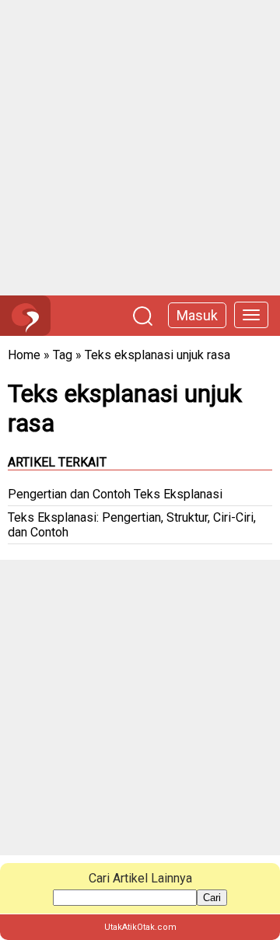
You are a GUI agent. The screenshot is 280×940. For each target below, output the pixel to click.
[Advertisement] (140, 148)
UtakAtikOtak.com (140, 927)
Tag (62, 355)
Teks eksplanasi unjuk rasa (157, 355)
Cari (212, 897)
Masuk (197, 315)
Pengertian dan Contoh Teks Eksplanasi (115, 494)
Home (24, 355)
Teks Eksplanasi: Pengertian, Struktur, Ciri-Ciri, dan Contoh (132, 525)
